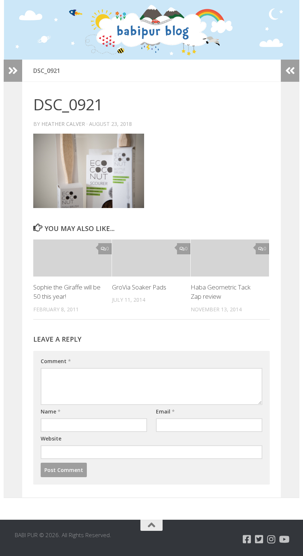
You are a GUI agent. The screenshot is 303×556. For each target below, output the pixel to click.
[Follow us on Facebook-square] (247, 539)
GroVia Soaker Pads (139, 287)
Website (51, 438)
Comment (56, 361)
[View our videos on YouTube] (283, 539)
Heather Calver (63, 123)
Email (165, 411)
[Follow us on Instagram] (271, 539)
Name (51, 411)
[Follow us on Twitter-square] (259, 539)
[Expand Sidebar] (13, 71)
